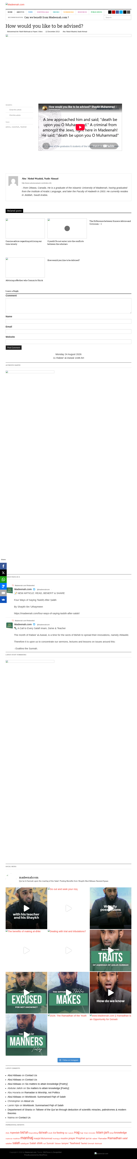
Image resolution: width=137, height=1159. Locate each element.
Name (9, 316)
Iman (86, 1133)
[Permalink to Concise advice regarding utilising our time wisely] (25, 228)
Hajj (76, 1132)
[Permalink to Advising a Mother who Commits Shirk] (25, 268)
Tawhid (84, 1143)
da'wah (43, 1132)
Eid (54, 1133)
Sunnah (50, 1143)
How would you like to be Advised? (63, 260)
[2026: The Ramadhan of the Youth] (68, 1035)
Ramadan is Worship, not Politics (42, 1092)
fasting (60, 1132)
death (50, 1133)
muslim (64, 1138)
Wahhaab (98, 1144)
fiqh (66, 1133)
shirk (40, 1143)
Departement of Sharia (20, 1109)
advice (8, 127)
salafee (9, 1143)
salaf (125, 1138)
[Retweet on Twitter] (13, 585)
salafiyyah (24, 1143)
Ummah (90, 1144)
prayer (71, 1138)
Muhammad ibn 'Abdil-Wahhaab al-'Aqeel (22, 32)
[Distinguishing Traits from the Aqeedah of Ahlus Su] (110, 950)
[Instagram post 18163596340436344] (110, 993)
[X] (3, 572)
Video (40, 32)
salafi (16, 1143)
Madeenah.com (23, 589)
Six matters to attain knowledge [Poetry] (46, 1084)
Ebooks (56, 12)
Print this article (15, 115)
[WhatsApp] (3, 579)
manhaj (26, 1138)
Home (10, 12)
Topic (30, 12)
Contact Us (31, 1075)
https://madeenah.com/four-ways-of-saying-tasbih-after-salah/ (47, 613)
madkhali (16, 1138)
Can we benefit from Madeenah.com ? (46, 17)
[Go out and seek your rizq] (68, 908)
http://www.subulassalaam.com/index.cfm (37, 183)
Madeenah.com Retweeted (25, 585)
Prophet (80, 1138)
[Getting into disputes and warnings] (26, 908)
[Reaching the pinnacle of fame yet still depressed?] (110, 908)
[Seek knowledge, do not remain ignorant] (26, 993)
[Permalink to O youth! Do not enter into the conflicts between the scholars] (67, 228)
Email (9, 326)
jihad (112, 1133)
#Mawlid (123, 635)
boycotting (33, 1133)
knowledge (120, 1132)
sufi (44, 1144)
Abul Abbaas (14, 1075)
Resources (82, 12)
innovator (92, 1133)
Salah (33, 1143)
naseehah (15, 127)
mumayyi (56, 1139)
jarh (106, 1132)
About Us (20, 12)
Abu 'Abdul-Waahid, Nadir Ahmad (75, 32)
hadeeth (70, 1133)
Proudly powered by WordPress (35, 1155)
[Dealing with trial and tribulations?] (68, 950)
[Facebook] (3, 566)
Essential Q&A (43, 12)
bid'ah (24, 1132)
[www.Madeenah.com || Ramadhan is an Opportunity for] (110, 1035)
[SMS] (3, 586)
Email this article (15, 110)
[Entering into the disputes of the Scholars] (26, 1035)
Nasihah (23, 127)
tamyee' (65, 1143)
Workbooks (68, 12)
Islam (99, 1132)
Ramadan (102, 1138)
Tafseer (58, 1143)
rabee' (95, 1139)
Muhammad (46, 1138)
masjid (37, 1138)
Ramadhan (115, 1138)
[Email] (3, 593)
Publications (96, 12)
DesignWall (57, 1152)
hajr (81, 1133)
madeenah (9, 1138)
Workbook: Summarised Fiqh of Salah (45, 1096)
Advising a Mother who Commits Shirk (24, 280)
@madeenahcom (43, 589)
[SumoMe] (3, 599)
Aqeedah (15, 1132)
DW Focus (47, 1152)
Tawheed (75, 1143)
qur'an (89, 1138)
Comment (11, 295)
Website (10, 337)
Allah (7, 1133)
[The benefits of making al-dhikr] (26, 950)
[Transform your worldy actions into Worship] (68, 993)
